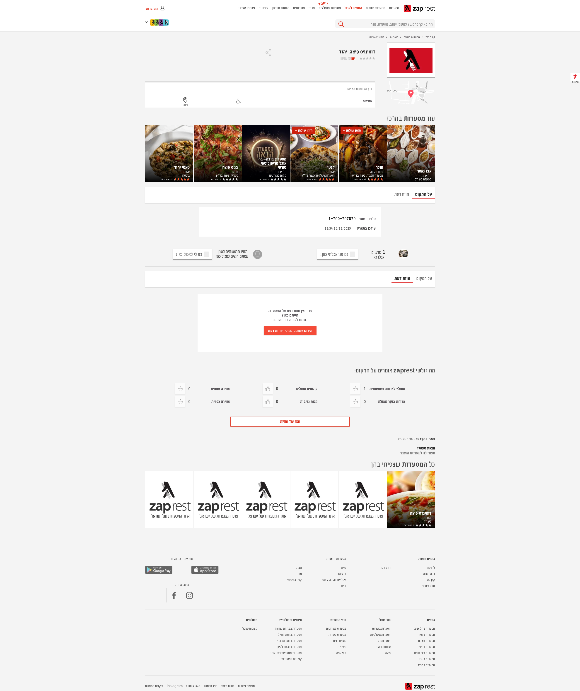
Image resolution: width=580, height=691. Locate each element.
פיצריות (394, 37)
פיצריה (367, 100)
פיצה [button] (388, 652)
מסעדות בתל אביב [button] (424, 628)
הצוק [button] (299, 567)
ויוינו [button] (343, 585)
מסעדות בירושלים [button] (424, 652)
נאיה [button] (343, 567)
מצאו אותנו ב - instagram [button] (183, 686)
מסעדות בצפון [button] (427, 634)
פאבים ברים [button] (339, 640)
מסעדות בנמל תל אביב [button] (289, 640)
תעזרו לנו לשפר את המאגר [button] (417, 452)
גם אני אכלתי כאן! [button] (334, 254)
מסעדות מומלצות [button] (330, 7)
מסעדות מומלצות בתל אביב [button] (286, 652)
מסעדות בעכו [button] (427, 659)
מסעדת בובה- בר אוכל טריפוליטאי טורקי (272, 163)
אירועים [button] (263, 7)
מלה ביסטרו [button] (428, 585)
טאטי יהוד (182, 167)
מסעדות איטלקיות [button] (380, 634)
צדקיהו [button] (342, 573)
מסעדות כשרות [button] (375, 7)
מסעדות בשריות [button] (381, 628)
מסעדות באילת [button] (426, 640)
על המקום (424, 278)
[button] (147, 22)
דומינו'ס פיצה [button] (420, 513)
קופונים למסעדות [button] (291, 659)
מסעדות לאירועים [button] (336, 628)
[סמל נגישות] (238, 101)
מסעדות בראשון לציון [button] (290, 646)
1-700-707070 (342, 218)
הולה (379, 167)
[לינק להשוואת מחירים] (166, 22)
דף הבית (430, 37)
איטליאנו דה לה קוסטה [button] (333, 579)
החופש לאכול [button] (353, 7)
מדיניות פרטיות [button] (246, 686)
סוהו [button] (299, 573)
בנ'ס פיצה (230, 167)
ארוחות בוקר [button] (383, 646)
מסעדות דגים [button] (383, 640)
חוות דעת (360, 179)
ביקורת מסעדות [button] (154, 686)
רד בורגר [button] (386, 567)
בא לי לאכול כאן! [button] (189, 254)
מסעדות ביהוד (412, 37)
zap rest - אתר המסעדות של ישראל (419, 8)
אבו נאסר (424, 170)
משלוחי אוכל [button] (249, 628)
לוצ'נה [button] (431, 567)
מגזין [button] (312, 7)
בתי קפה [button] (341, 652)
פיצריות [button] (342, 646)
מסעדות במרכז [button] (426, 665)
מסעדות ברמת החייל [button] (290, 634)
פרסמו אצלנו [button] (247, 7)
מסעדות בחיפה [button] (426, 646)
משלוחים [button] (299, 7)
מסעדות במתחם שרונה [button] (288, 628)
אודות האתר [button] (227, 686)
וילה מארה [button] (429, 573)
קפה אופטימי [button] (294, 579)
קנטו (331, 167)
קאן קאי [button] (431, 579)
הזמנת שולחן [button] (280, 7)
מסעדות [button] (394, 7)
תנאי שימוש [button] (211, 686)
